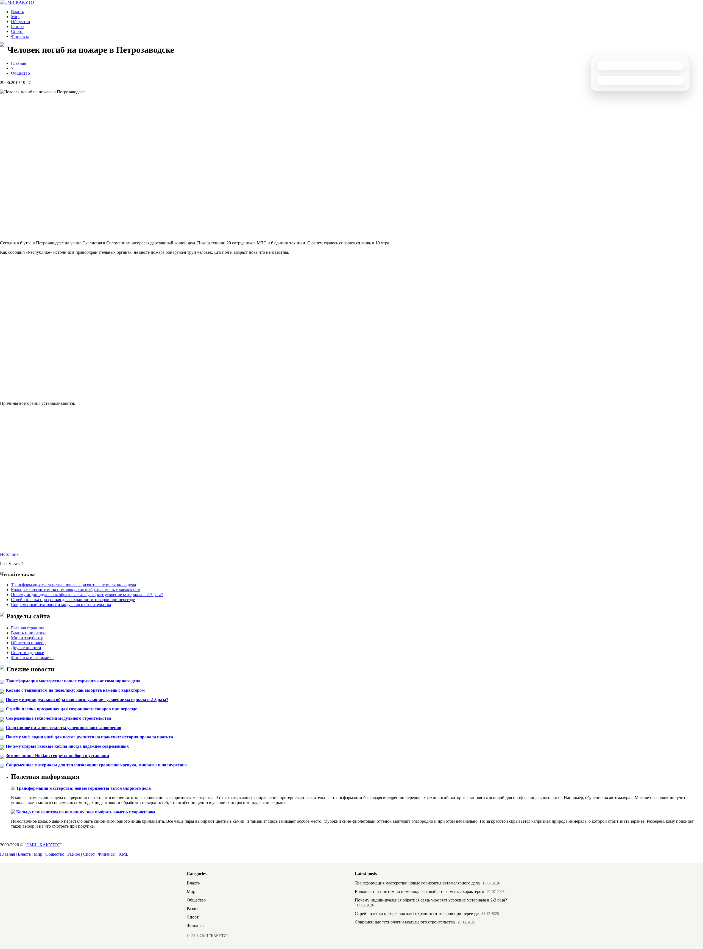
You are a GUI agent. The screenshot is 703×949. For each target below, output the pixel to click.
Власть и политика (28, 632)
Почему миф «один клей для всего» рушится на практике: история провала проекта (89, 737)
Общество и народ (28, 642)
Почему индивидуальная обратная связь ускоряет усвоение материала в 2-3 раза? (87, 594)
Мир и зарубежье (27, 637)
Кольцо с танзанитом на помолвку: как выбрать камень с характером (75, 589)
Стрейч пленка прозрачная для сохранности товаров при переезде (73, 599)
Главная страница (27, 628)
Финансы (20, 36)
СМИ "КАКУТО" (43, 844)
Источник (9, 554)
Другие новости (26, 647)
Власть (17, 11)
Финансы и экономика (32, 657)
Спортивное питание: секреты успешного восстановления (63, 727)
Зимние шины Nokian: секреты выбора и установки (57, 755)
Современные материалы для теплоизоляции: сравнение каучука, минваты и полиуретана (96, 765)
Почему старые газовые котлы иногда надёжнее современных (67, 746)
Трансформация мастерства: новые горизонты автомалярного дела (73, 584)
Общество (20, 21)
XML (124, 854)
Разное (17, 26)
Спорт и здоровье (27, 652)
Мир (15, 16)
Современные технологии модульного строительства (61, 604)
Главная (18, 63)
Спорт (17, 31)
